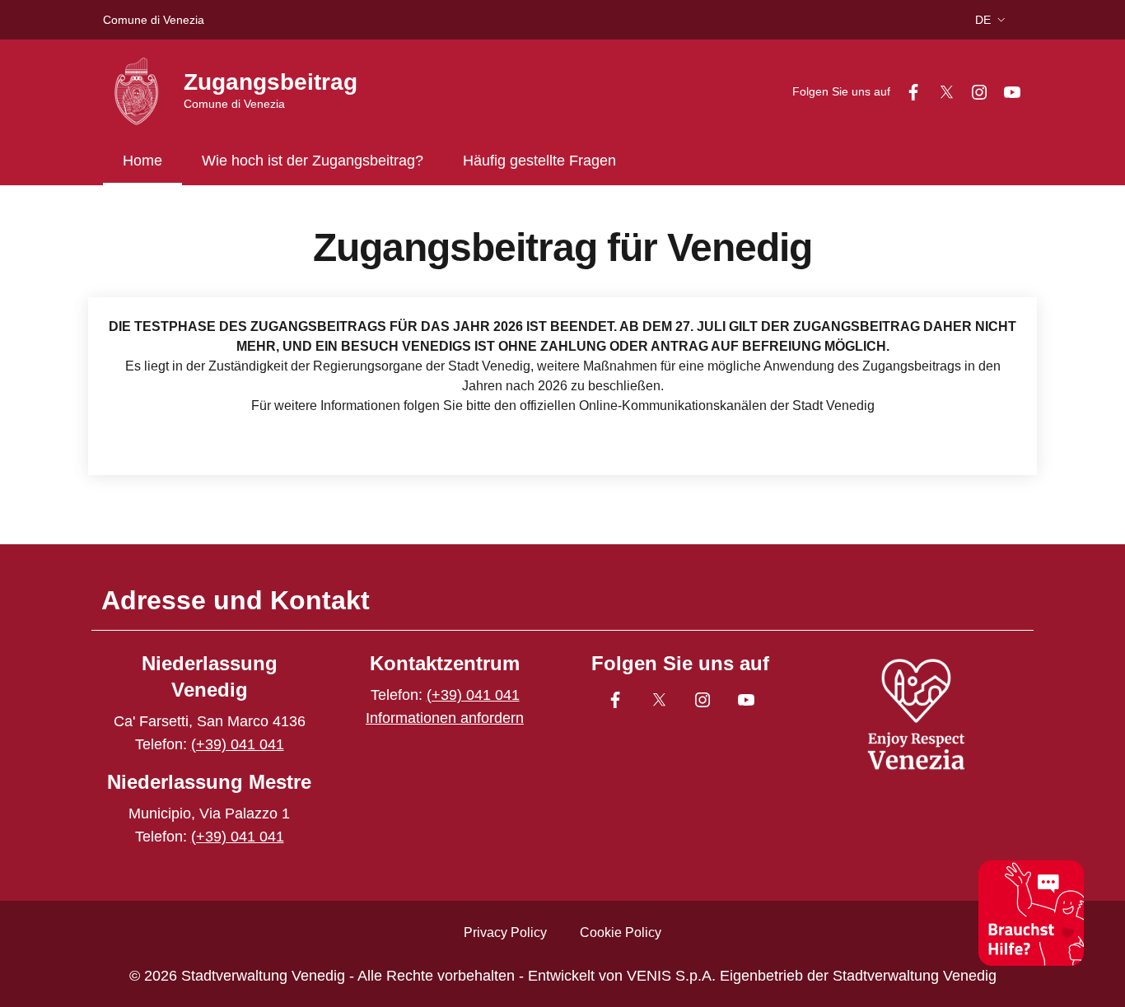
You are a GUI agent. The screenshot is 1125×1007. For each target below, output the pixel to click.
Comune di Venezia (153, 19)
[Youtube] (1005, 91)
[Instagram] (972, 91)
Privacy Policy (505, 932)
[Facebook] (906, 91)
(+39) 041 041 (237, 744)
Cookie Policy (620, 932)
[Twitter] (939, 91)
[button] (992, 20)
